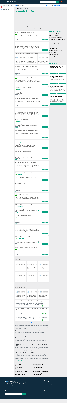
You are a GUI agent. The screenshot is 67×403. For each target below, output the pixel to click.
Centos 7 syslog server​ (19, 364)
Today (6, 5)
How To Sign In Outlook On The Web (49, 387)
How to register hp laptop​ (54, 44)
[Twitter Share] (55, 5)
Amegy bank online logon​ (37, 362)
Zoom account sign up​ (54, 46)
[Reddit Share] (58, 5)
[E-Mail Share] (59, 5)
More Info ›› (16, 40)
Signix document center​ (54, 35)
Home (17, 8)
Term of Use (37, 387)
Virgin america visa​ (36, 368)
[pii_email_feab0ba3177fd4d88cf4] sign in (57, 39)
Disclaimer (37, 388)
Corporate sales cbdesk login (20, 362)
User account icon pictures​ (55, 54)
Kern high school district (54, 33)
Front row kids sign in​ (54, 41)
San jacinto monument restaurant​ (56, 50)
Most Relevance (3, 8)
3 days (8, 5)
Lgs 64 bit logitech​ (53, 52)
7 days (11, 5)
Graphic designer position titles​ (38, 365)
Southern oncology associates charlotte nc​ (57, 59)
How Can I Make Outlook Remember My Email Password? (51, 385)
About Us (37, 382)
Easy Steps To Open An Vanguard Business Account (51, 384)
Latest (4, 5)
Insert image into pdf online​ (38, 364)
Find (57, 1)
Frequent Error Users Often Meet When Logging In (51, 382)
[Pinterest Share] (57, 5)
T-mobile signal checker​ (37, 367)
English (8, 9)
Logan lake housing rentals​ (55, 57)
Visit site (45, 39)
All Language (5, 9)
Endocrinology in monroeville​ (55, 56)
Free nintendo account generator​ (56, 37)
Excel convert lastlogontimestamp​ (21, 368)
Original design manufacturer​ (20, 365)
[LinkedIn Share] (56, 5)
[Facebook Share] (54, 5)
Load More (32, 284)
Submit (24, 393)
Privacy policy (38, 385)
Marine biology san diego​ (54, 43)
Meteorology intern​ (18, 367)
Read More (57, 73)
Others (11, 9)
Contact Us (37, 384)
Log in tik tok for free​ (54, 48)
